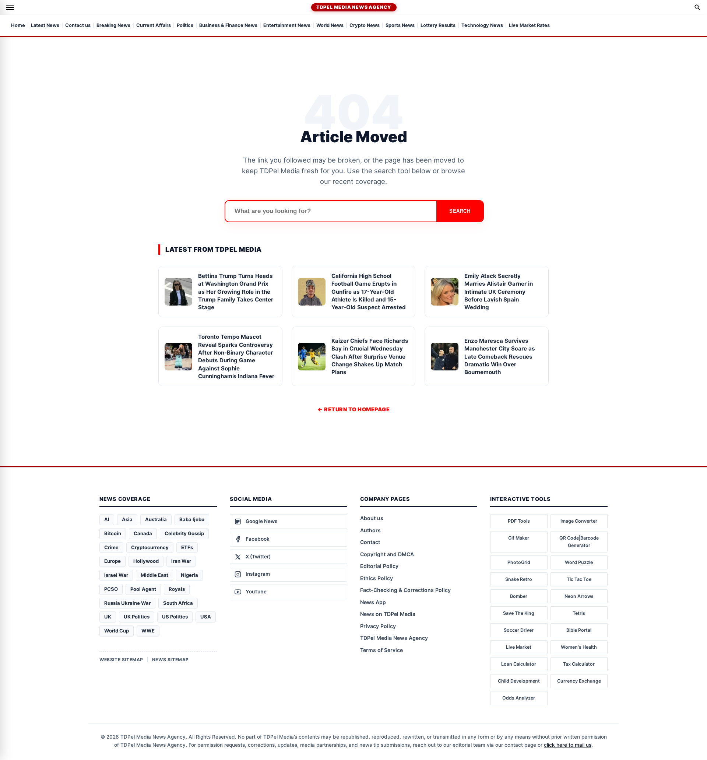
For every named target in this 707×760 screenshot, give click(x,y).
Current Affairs (153, 25)
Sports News (400, 25)
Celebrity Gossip (184, 533)
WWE (148, 631)
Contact (370, 542)
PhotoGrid (518, 562)
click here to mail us (567, 745)
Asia (127, 519)
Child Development (519, 681)
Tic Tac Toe (579, 579)
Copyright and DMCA (387, 554)
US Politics (175, 617)
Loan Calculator (518, 664)
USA (205, 617)
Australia (156, 519)
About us (371, 518)
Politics (185, 25)
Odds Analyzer (518, 698)
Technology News (482, 25)
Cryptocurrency (150, 547)
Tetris (579, 613)
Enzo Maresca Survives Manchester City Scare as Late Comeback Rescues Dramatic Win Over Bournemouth (499, 356)
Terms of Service (381, 650)
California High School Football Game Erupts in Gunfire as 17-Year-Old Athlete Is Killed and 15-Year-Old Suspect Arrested (368, 291)
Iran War (181, 561)
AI (106, 519)
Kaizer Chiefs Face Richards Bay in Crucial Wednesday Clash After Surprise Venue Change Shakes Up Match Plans (369, 356)
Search (459, 211)
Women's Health (579, 647)
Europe (112, 561)
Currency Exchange (579, 681)
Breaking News (113, 25)
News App (373, 602)
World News (330, 25)
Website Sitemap (121, 659)
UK (107, 617)
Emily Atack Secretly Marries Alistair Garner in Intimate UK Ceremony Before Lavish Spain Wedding (498, 291)
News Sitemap (170, 659)
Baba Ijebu (191, 519)
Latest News (45, 25)
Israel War (116, 575)
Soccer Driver (519, 630)
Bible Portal (578, 630)
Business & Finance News (228, 25)
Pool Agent (143, 589)
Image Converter (578, 521)
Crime (111, 547)
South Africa (178, 603)
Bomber (518, 596)
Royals (177, 589)
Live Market (518, 647)
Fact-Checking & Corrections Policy (405, 590)
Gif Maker (518, 538)
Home (18, 25)
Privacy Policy (378, 626)
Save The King (518, 613)
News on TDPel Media (387, 614)
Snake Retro (518, 579)
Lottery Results (438, 25)
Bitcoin (112, 533)
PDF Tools (519, 521)
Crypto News (364, 25)
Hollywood (146, 561)
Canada (143, 533)
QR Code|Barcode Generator (579, 541)
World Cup (116, 631)
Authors (370, 530)
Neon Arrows (579, 596)
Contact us (78, 25)
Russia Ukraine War (127, 603)
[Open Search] (697, 7)
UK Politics (137, 617)
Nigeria (189, 575)
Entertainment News (286, 25)
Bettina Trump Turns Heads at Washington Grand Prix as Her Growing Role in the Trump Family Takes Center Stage (235, 291)
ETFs (187, 547)
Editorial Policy (379, 566)
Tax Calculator (579, 664)
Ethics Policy (376, 578)
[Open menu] (9, 7)
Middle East (154, 575)
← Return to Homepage (353, 409)
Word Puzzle (579, 562)
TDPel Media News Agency (353, 7)
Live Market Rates (529, 25)
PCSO (111, 589)
